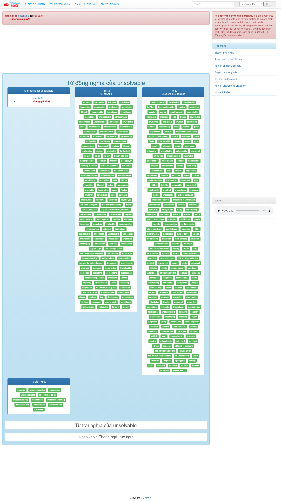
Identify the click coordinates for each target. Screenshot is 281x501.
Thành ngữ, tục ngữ (85, 4)
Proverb (145, 497)
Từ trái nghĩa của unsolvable (106, 425)
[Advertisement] (106, 50)
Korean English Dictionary (228, 65)
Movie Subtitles (222, 92)
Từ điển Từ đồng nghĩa (226, 79)
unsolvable (23, 15)
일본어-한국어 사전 (224, 52)
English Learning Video (226, 72)
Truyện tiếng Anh (110, 4)
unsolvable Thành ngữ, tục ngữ (106, 436)
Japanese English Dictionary (229, 59)
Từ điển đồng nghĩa (35, 4)
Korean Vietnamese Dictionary (230, 85)
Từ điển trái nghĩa (60, 4)
